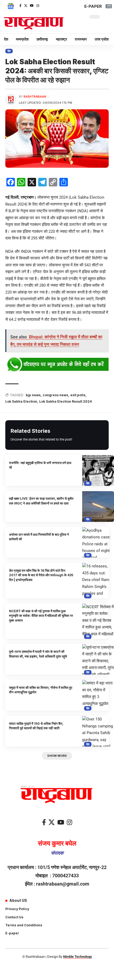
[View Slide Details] (57, 364)
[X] (26, 5)
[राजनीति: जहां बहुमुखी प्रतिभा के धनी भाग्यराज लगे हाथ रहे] (98, 470)
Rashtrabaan (35, 96)
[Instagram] (38, 5)
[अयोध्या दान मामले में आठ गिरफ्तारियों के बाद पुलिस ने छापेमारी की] (98, 542)
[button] (57, 756)
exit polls (77, 395)
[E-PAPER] (108, 6)
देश (9, 51)
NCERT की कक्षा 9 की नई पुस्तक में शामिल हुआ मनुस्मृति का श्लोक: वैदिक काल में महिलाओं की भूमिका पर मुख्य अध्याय (41, 615)
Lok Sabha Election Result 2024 (65, 401)
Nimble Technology (77, 957)
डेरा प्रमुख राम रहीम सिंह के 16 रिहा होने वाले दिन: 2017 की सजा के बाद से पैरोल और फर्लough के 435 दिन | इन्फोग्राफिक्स (41, 575)
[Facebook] (20, 5)
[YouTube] (32, 5)
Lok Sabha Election (21, 401)
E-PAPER (93, 6)
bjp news (33, 395)
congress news (55, 395)
